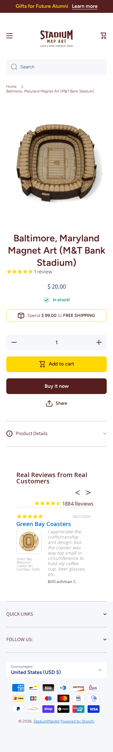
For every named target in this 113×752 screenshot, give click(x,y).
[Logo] (56, 36)
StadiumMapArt (47, 721)
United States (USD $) (36, 672)
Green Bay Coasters (43, 524)
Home (11, 86)
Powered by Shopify (77, 721)
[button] (103, 36)
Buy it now (57, 386)
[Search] (11, 67)
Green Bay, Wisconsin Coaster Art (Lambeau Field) (28, 564)
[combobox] (56, 67)
